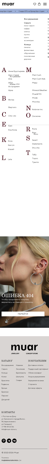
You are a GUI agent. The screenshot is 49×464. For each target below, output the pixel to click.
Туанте (35, 162)
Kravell (11, 149)
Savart (34, 140)
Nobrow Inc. (37, 109)
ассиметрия (29, 40)
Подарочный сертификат (38, 369)
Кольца (27, 44)
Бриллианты (21, 373)
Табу (34, 154)
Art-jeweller (15, 76)
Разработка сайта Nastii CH (11, 460)
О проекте (32, 384)
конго (26, 37)
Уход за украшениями (36, 377)
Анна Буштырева (16, 71)
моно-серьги (29, 26)
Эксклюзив (20, 369)
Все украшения (8, 365)
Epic (10, 126)
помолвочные (29, 56)
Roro (36, 134)
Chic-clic (12, 116)
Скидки (19, 380)
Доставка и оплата (35, 365)
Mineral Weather (39, 90)
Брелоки (5, 392)
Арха (10, 90)
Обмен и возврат (35, 373)
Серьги (27, 23)
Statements (37, 144)
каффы (26, 29)
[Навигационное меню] (45, 4)
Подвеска (5, 384)
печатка (27, 47)
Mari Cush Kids (38, 79)
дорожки (27, 59)
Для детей (5, 400)
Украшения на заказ (36, 380)
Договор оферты (35, 388)
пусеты (27, 34)
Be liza (11, 99)
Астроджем (14, 86)
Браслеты (5, 380)
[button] (34, 4)
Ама (10, 79)
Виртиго (12, 107)
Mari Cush (36, 75)
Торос (35, 158)
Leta (10, 159)
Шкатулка (20, 377)
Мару (34, 82)
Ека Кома (12, 130)
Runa (34, 129)
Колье (4, 377)
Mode (35, 98)
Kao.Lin (11, 145)
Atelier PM (15, 84)
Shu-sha (36, 148)
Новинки (19, 365)
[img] (4, 441)
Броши (4, 388)
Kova (10, 141)
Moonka (36, 102)
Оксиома (36, 116)
